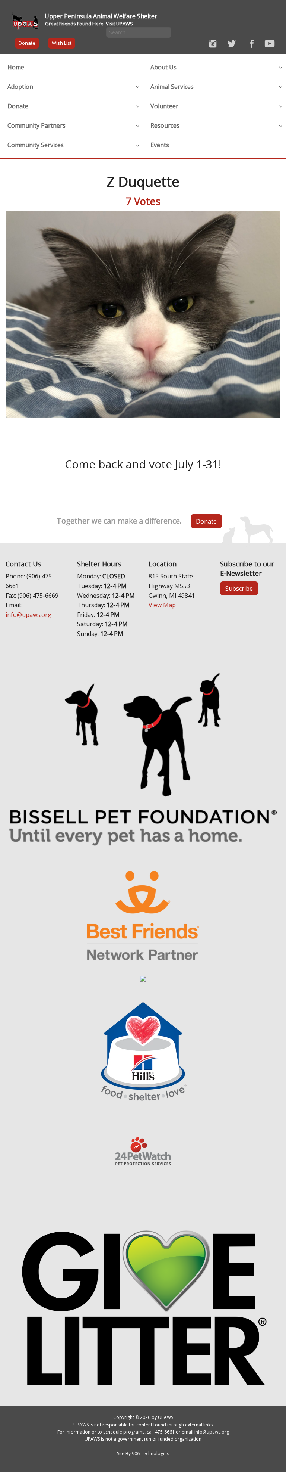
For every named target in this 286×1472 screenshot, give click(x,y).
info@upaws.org (28, 615)
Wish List (62, 43)
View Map (162, 605)
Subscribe (239, 588)
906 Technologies (150, 1453)
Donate (27, 43)
